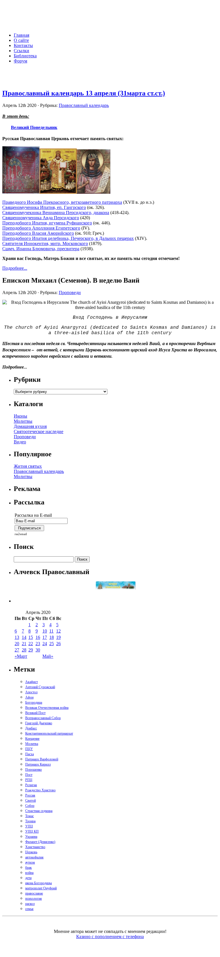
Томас (29, 816)
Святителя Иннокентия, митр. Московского (45, 243)
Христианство (35, 847)
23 (38, 643)
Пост (28, 775)
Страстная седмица (38, 811)
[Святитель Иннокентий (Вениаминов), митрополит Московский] (58, 192)
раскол (30, 904)
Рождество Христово (40, 790)
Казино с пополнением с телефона (110, 936)
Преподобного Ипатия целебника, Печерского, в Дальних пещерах (68, 238)
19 (58, 637)
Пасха (29, 754)
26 (58, 643)
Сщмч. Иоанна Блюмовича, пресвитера (40, 248)
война (29, 873)
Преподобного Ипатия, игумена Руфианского (47, 222)
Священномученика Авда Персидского (40, 217)
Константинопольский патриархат (49, 733)
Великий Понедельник (34, 127)
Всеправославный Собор (43, 718)
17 (44, 637)
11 (51, 631)
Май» (47, 656)
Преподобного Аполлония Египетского (41, 228)
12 (58, 631)
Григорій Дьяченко (38, 723)
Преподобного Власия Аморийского (38, 233)
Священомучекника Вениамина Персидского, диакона (55, 212)
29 (30, 649)
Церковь (31, 852)
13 (17, 637)
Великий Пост (35, 713)
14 (24, 637)
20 (17, 643)
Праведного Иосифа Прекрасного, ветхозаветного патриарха (62, 202)
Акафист (31, 682)
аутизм (30, 862)
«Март (21, 656)
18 (51, 637)
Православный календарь (84, 105)
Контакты (23, 45)
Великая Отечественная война (46, 708)
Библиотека (25, 55)
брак (28, 868)
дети (28, 878)
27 (17, 649)
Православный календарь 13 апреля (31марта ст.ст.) (83, 93)
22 (30, 643)
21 (24, 643)
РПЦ (28, 780)
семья (29, 909)
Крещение (32, 739)
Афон (29, 697)
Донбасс (31, 728)
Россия (30, 795)
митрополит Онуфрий (41, 888)
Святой (30, 801)
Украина (31, 837)
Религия (31, 785)
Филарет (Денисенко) (40, 842)
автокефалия (34, 857)
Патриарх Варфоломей (41, 759)
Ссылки (21, 50)
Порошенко (33, 770)
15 (30, 637)
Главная (21, 35)
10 (44, 631)
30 (38, 649)
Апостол (31, 692)
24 (44, 643)
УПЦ (29, 826)
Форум (20, 60)
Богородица (33, 702)
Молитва (31, 744)
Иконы (20, 416)
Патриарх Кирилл (38, 764)
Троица (30, 821)
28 (24, 649)
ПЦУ (29, 749)
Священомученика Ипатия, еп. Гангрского (44, 207)
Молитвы (23, 421)
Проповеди (70, 292)
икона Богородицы (38, 883)
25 (51, 643)
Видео (20, 441)
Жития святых (28, 466)
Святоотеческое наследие (38, 431)
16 (38, 637)
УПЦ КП (32, 831)
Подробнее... (14, 268)
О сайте (21, 40)
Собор (29, 806)
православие (34, 893)
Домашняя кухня (30, 426)
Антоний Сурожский (40, 687)
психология (33, 899)
